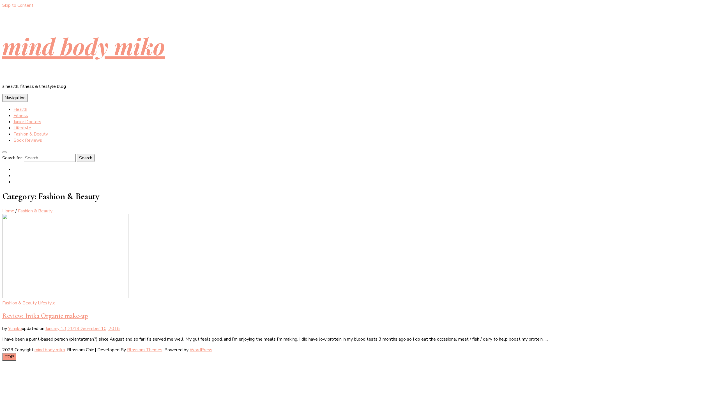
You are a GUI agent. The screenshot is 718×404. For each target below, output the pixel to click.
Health (20, 109)
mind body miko (83, 46)
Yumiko (15, 328)
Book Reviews (27, 140)
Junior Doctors (27, 122)
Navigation (15, 98)
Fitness (20, 116)
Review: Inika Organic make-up (45, 316)
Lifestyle (22, 128)
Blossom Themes (144, 350)
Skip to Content (17, 5)
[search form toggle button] (4, 152)
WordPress (201, 350)
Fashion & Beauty (30, 134)
